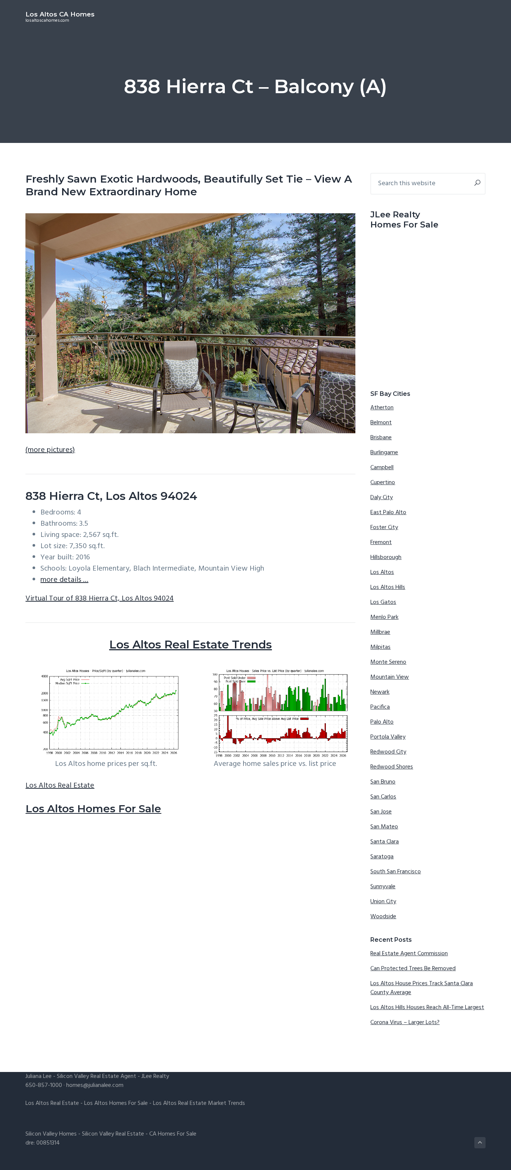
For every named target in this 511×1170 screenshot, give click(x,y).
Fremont (381, 542)
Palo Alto (382, 722)
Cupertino (382, 483)
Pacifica (380, 707)
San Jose (381, 812)
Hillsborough (385, 557)
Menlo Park (384, 617)
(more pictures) (50, 450)
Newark (379, 692)
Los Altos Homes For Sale (93, 808)
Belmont (381, 423)
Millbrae (380, 632)
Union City (383, 902)
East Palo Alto (388, 512)
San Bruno (382, 782)
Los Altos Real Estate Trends (190, 644)
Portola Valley (388, 737)
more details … (64, 580)
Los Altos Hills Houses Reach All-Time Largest (427, 1007)
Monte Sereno (388, 662)
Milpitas (380, 647)
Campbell (382, 468)
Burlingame (384, 453)
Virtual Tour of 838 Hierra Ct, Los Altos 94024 (99, 599)
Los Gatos (383, 602)
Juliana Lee (38, 1076)
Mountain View (389, 677)
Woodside (383, 917)
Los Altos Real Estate (59, 786)
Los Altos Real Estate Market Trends (199, 1103)
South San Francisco (395, 872)
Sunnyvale (382, 887)
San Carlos (383, 797)
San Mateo (384, 827)
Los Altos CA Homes (60, 14)
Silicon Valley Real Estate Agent (96, 1076)
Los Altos (382, 572)
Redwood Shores (391, 767)
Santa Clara (384, 842)
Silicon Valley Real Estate (113, 1134)
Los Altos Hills (387, 587)
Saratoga (382, 857)
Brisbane (381, 438)
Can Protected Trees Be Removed (413, 969)
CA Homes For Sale (172, 1134)
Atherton (382, 408)
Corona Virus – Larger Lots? (405, 1022)
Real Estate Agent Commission (409, 954)
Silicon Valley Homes (51, 1134)
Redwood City (388, 752)
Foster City (384, 527)
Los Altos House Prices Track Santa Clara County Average (421, 988)
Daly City (381, 497)
